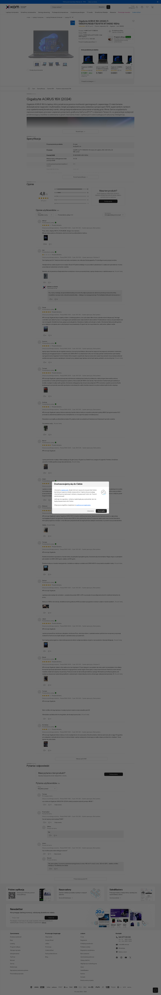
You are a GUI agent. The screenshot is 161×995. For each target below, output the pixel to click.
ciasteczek (64, 490)
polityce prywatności (83, 505)
